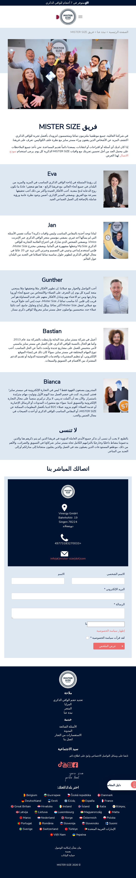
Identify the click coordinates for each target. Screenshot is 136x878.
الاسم (61, 574)
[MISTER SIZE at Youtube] (65, 764)
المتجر (68, 708)
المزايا (68, 704)
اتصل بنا (68, 739)
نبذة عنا (101, 32)
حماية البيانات (68, 855)
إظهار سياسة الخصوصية (111, 631)
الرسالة (119, 604)
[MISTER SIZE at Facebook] (75, 764)
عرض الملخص (107, 646)
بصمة (68, 851)
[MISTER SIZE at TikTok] (60, 764)
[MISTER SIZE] (68, 679)
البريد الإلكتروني (114, 589)
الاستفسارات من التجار (68, 735)
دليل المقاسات (112, 785)
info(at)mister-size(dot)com (68, 558)
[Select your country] (57, 16)
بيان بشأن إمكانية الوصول (68, 847)
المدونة (68, 731)
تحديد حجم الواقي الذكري (68, 700)
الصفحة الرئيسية (118, 32)
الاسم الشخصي (116, 574)
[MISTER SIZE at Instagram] (70, 764)
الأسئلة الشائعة (68, 727)
